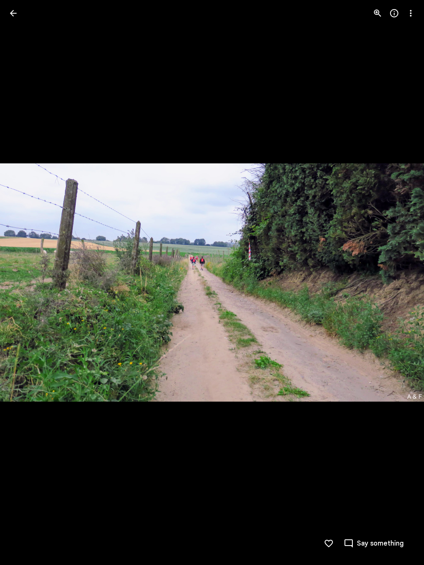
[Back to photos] (13, 13)
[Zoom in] (377, 13)
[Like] (329, 543)
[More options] (410, 13)
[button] (23, 282)
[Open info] (394, 13)
